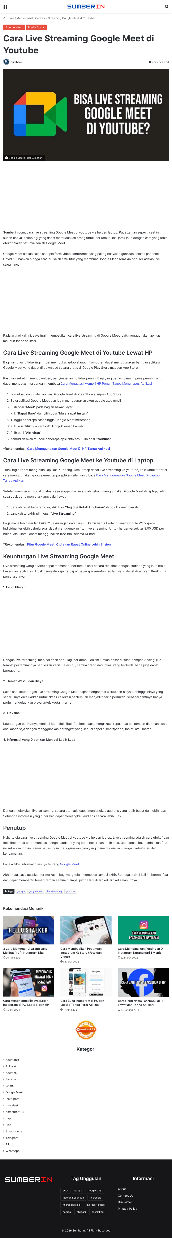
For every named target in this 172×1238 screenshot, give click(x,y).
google (21, 891)
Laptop (10, 1118)
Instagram (12, 1098)
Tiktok (10, 1144)
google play (95, 1190)
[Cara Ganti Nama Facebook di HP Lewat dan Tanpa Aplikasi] (143, 982)
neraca (67, 1211)
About (122, 1189)
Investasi (12, 1105)
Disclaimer (125, 1202)
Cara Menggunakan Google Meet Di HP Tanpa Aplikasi (68, 449)
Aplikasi (11, 1066)
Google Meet (14, 27)
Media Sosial (25, 18)
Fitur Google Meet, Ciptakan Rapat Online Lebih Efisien (69, 544)
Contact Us (125, 1195)
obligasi (81, 1211)
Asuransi (11, 1072)
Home (10, 18)
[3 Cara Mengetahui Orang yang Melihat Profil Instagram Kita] (28, 930)
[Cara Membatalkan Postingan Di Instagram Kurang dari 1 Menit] (143, 930)
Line (8, 1125)
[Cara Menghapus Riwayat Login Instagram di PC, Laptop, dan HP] (28, 982)
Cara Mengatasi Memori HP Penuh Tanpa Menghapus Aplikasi (106, 384)
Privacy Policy (127, 1208)
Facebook (12, 1079)
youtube (70, 891)
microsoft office (95, 1204)
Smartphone (14, 1131)
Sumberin (16, 62)
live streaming (54, 891)
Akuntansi (12, 1059)
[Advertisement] (86, 198)
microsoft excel (72, 1204)
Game (10, 1085)
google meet (36, 891)
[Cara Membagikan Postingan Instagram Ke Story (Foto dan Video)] (85, 930)
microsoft (95, 1197)
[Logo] (86, 6)
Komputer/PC (15, 1111)
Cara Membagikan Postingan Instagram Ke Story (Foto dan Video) (81, 952)
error (65, 1190)
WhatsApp (13, 1151)
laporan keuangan (73, 1197)
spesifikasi (98, 1211)
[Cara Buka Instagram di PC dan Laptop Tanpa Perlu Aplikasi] (85, 982)
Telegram (12, 1138)
